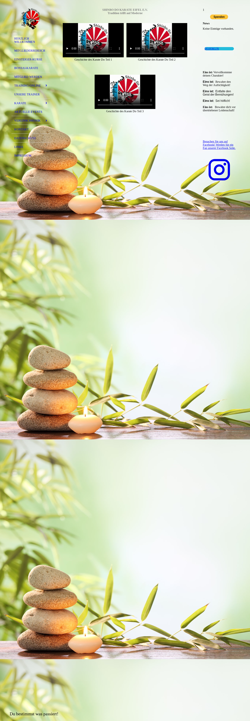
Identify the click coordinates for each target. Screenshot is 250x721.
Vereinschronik (27, 120)
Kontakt (21, 129)
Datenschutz (25, 138)
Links (18, 146)
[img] (30, 18)
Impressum (22, 155)
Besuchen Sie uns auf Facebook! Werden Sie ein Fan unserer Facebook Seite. (219, 145)
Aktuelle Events (28, 111)
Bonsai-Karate (26, 68)
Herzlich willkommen (24, 40)
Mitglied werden (28, 76)
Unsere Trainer (27, 94)
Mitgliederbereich (29, 50)
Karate (20, 103)
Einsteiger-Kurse (28, 59)
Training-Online (27, 85)
